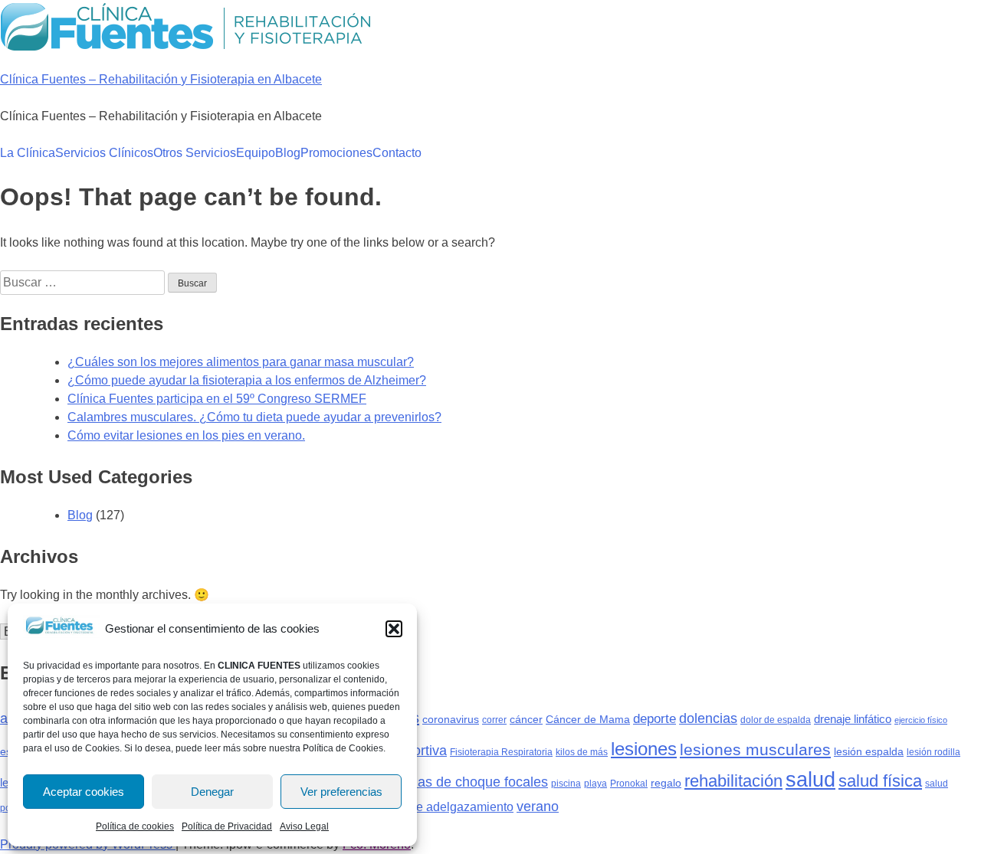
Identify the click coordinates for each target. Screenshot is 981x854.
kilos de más (582, 752)
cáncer (526, 719)
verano (538, 806)
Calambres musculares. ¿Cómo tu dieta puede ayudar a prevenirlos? (254, 417)
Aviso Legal (304, 826)
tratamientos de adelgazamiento (426, 806)
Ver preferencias (341, 791)
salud (810, 779)
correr (494, 720)
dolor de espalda (775, 720)
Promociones (336, 152)
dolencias (708, 718)
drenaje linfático (852, 718)
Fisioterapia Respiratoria (501, 752)
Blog (287, 152)
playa (595, 783)
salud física (880, 780)
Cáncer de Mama (588, 719)
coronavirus (450, 719)
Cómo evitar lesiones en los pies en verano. (186, 435)
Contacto (397, 152)
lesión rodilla (933, 752)
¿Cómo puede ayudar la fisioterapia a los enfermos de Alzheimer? (246, 380)
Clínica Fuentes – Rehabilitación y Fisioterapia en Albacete (161, 79)
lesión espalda (869, 751)
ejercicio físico (920, 720)
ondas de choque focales (471, 782)
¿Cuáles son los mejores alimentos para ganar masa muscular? (240, 361)
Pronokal (629, 783)
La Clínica (27, 152)
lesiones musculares (755, 749)
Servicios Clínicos (104, 152)
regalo (666, 783)
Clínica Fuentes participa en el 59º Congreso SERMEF (216, 398)
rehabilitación (733, 780)
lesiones (644, 748)
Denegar (212, 791)
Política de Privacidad (227, 826)
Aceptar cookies (83, 791)
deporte (654, 719)
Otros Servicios (194, 152)
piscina (566, 783)
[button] (394, 628)
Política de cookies (135, 826)
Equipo (255, 152)
